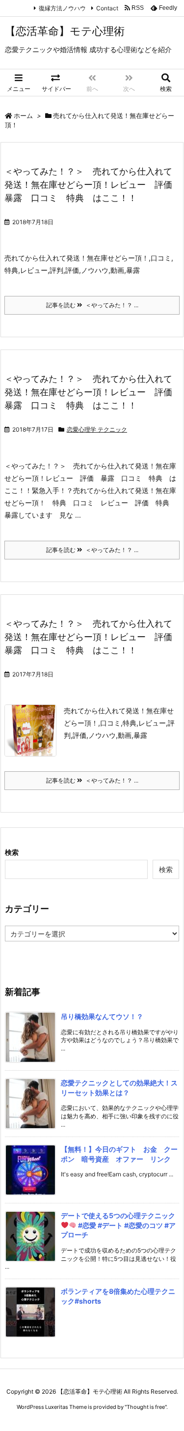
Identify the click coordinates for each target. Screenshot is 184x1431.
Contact (107, 8)
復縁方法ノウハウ (62, 8)
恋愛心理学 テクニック (97, 429)
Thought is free (146, 1406)
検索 (12, 852)
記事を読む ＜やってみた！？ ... (92, 305)
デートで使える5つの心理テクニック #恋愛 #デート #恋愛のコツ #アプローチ (118, 1225)
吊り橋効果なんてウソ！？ (102, 1016)
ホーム (23, 115)
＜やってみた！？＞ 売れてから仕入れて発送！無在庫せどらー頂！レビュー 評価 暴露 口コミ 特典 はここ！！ (92, 184)
